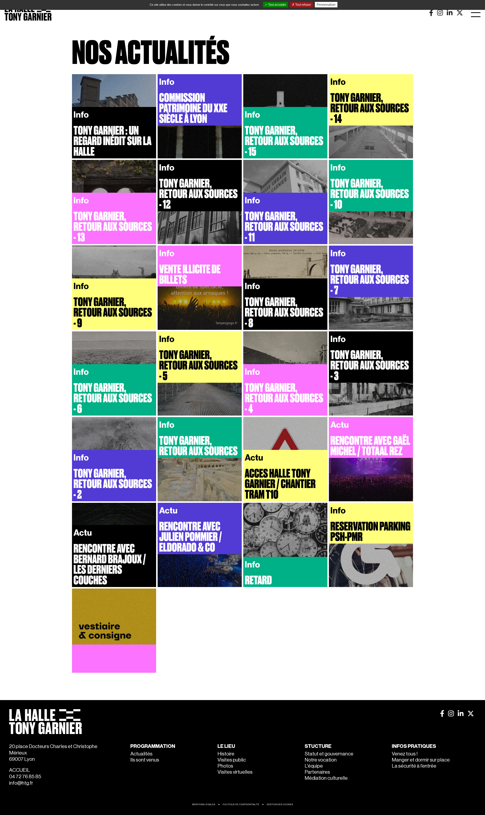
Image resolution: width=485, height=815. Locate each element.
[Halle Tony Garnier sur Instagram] (451, 713)
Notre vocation (321, 759)
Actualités (141, 753)
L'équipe (314, 766)
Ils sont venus (144, 759)
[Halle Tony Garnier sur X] (470, 713)
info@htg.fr (21, 783)
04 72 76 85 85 (25, 776)
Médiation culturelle (326, 778)
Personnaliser (326, 4)
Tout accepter (276, 4)
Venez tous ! (405, 753)
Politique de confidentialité (241, 804)
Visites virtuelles (235, 772)
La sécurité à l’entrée (414, 766)
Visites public (231, 759)
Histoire (225, 753)
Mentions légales (203, 804)
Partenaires (317, 772)
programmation (152, 746)
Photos (225, 766)
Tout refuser (302, 4)
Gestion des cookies (280, 804)
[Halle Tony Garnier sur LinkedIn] (461, 713)
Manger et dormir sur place (421, 759)
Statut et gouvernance (329, 753)
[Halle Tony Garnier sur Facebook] (442, 713)
